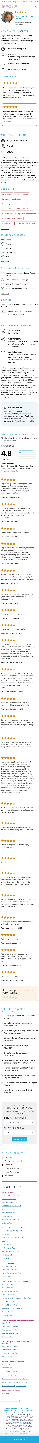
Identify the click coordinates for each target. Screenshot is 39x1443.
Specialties (9, 1165)
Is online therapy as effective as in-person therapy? (20, 1069)
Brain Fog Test (7, 1323)
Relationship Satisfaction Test (12, 1312)
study (34, 385)
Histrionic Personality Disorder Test (14, 1382)
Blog (31, 1408)
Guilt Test (5, 1241)
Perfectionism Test (8, 1248)
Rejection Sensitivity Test (11, 1251)
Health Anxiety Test (9, 1209)
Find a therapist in (15, 1118)
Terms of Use (30, 1410)
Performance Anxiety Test (11, 1220)
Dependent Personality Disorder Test (15, 1379)
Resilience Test (7, 1223)
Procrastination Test (9, 1330)
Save (21, 31)
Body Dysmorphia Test (10, 1346)
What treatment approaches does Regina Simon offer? (20, 1076)
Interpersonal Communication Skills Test (16, 1298)
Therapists (24, 1408)
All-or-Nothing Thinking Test (12, 1231)
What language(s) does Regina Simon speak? (18, 1024)
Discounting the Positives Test (13, 1238)
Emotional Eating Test (10, 1353)
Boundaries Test (7, 1288)
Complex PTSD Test (9, 1266)
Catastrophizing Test (9, 1234)
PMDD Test (6, 1393)
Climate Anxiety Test (9, 1199)
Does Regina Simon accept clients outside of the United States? (19, 1061)
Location (8, 1157)
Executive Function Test (10, 1326)
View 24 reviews (15, 59)
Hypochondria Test (8, 1213)
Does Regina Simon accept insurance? (16, 1054)
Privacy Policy (19, 1410)
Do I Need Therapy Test (10, 1202)
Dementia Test (7, 1368)
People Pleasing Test (9, 1305)
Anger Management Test (11, 1195)
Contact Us (8, 1410)
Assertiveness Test (8, 1284)
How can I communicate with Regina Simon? (20, 1083)
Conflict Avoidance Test (10, 1291)
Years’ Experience (12, 1172)
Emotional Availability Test (11, 1295)
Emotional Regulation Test (11, 1206)
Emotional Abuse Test (9, 1270)
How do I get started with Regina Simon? (19, 1091)
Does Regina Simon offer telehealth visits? (20, 1017)
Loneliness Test (7, 1216)
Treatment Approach (13, 1161)
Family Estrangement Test (11, 1273)
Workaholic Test (7, 1337)
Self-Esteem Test (8, 1255)
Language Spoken (12, 1168)
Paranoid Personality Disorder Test (14, 1386)
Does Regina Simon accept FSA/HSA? (16, 1046)
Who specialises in (15, 1128)
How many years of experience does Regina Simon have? (21, 1031)
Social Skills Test (7, 1315)
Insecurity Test (7, 1245)
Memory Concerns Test (10, 1371)
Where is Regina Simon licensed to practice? (19, 1039)
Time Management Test (10, 1333)
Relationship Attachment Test (12, 1308)
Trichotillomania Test (9, 1357)
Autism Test (6, 1364)
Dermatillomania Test (9, 1350)
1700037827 (7, 306)
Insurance (9, 1176)
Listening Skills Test (9, 1301)
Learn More (28, 2)
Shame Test (6, 1258)
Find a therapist (12, 1408)
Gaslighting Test (7, 1277)
